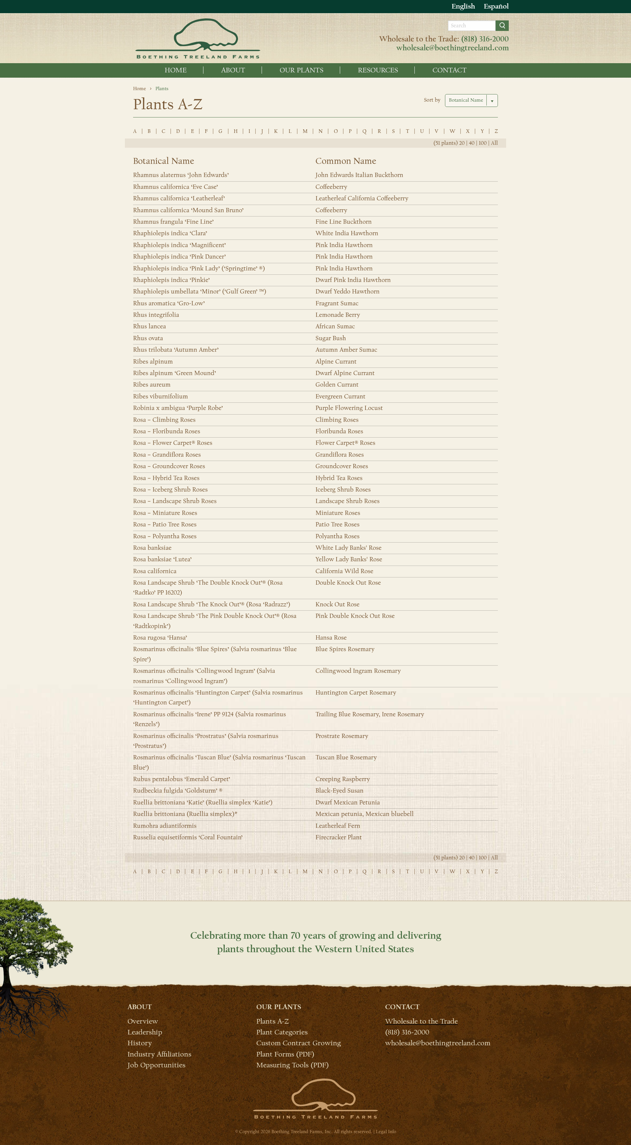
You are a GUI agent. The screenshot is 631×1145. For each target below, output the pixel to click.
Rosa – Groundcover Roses (169, 466)
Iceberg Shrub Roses (343, 489)
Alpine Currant (336, 361)
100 (483, 143)
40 (472, 143)
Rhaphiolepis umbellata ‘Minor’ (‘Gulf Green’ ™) (199, 291)
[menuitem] (175, 70)
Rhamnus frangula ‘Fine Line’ (173, 221)
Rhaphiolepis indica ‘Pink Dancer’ (179, 256)
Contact (449, 70)
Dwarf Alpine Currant (345, 373)
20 (462, 143)
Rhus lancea (149, 326)
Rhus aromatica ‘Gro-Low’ (169, 303)
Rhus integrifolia (156, 314)
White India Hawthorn (347, 233)
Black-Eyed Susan (339, 790)
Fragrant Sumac (337, 303)
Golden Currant (337, 384)
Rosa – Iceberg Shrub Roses (170, 489)
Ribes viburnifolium (160, 396)
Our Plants (301, 70)
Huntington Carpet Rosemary (356, 692)
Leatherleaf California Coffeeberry (362, 198)
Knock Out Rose (338, 604)
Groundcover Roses (342, 466)
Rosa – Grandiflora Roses (167, 454)
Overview (143, 1021)
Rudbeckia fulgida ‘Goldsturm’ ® (177, 790)
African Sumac (335, 326)
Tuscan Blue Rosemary (346, 757)
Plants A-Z (272, 1021)
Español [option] (496, 6)
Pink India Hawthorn (344, 245)
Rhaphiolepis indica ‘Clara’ (170, 233)
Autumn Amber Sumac (346, 349)
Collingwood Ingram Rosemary (358, 670)
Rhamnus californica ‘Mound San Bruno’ (188, 210)
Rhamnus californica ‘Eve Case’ (175, 187)
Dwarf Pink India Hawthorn (353, 280)
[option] (496, 6)
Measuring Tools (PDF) (292, 1065)
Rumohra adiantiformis (165, 825)
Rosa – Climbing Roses (164, 419)
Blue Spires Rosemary (345, 649)
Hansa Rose (331, 637)
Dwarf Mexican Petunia (348, 802)
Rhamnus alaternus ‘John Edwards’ (181, 175)
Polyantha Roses (338, 536)
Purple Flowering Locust (349, 408)
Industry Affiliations (159, 1053)
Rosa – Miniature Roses (165, 513)
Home (176, 70)
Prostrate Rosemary (342, 736)
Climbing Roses (337, 419)
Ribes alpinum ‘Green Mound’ (174, 373)
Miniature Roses (338, 513)
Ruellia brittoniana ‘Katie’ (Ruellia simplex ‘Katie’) (202, 802)
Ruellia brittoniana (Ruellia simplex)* (185, 814)
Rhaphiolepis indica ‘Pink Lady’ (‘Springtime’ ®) (199, 268)
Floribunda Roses (339, 431)
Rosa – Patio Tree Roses (165, 524)
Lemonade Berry (338, 314)
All (494, 143)
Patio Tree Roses (338, 524)
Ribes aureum (152, 384)
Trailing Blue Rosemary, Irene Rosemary (370, 714)
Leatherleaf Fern (338, 825)
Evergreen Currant (340, 396)
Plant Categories (282, 1032)
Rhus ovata (148, 338)
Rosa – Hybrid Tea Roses (166, 478)
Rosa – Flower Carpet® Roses (172, 442)
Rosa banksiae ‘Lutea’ (162, 559)
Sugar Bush (331, 338)
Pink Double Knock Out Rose (355, 616)
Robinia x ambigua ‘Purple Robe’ (178, 408)
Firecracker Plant (339, 837)
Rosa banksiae (152, 547)
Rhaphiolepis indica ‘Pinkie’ (171, 280)
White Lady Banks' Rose (349, 547)
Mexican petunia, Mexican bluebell (365, 814)
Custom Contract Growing (298, 1043)
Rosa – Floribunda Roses (166, 431)
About (233, 70)
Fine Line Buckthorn (344, 221)
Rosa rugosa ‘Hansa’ (160, 637)
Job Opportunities (156, 1065)
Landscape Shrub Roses (348, 501)
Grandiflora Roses (340, 454)
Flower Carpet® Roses (345, 442)
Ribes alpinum (153, 361)
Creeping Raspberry (343, 779)
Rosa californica (154, 571)
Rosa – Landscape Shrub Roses (175, 501)
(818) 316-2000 (485, 39)
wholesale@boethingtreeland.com (452, 48)
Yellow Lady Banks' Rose (349, 559)
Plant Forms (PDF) (285, 1053)
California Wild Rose (344, 571)
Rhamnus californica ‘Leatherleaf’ (179, 198)
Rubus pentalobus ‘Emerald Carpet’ (181, 779)
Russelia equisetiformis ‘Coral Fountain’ (188, 837)
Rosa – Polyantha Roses (165, 536)
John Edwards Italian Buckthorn (359, 175)
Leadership (145, 1032)
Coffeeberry (331, 187)
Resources (378, 70)
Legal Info (386, 1131)
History (140, 1043)
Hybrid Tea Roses (339, 478)
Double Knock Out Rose (348, 582)
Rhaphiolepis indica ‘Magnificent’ (179, 245)
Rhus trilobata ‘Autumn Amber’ (176, 349)
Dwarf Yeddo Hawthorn (348, 291)
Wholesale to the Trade (421, 1021)
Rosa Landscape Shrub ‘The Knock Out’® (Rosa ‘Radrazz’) (211, 604)
